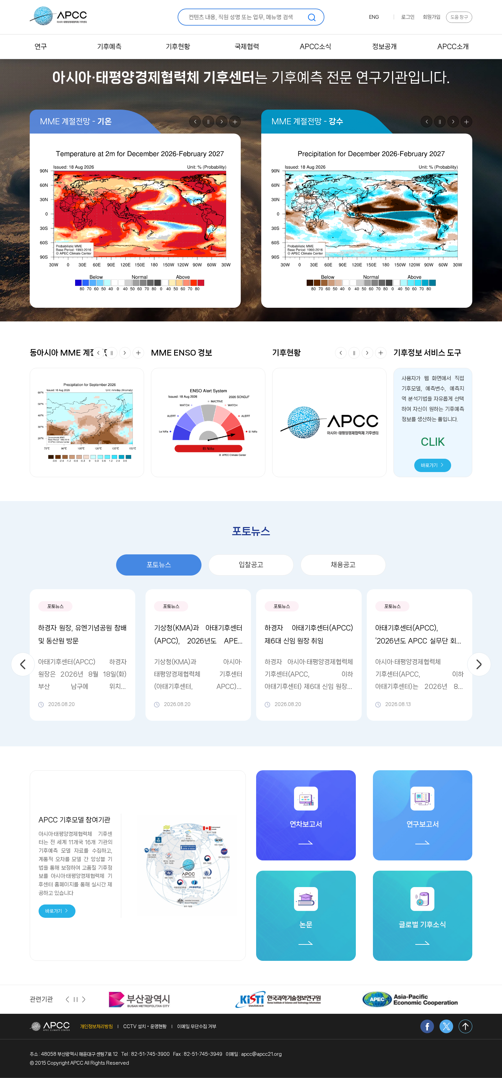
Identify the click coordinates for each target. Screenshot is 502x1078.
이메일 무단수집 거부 (196, 1026)
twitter (446, 1026)
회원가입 (432, 17)
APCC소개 (453, 46)
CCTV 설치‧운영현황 (145, 1026)
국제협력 (247, 46)
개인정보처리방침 (96, 1026)
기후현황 (178, 46)
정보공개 (384, 46)
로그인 (408, 17)
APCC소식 (315, 46)
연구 (40, 46)
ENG (374, 17)
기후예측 (109, 46)
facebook (427, 1026)
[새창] (139, 999)
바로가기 (429, 465)
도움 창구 (459, 17)
